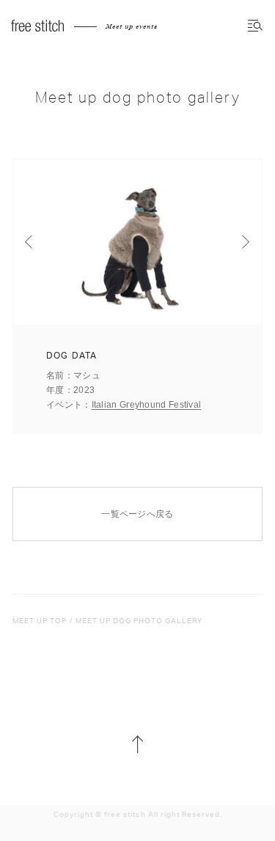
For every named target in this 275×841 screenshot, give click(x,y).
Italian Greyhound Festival (147, 405)
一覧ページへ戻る (137, 514)
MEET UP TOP (39, 621)
